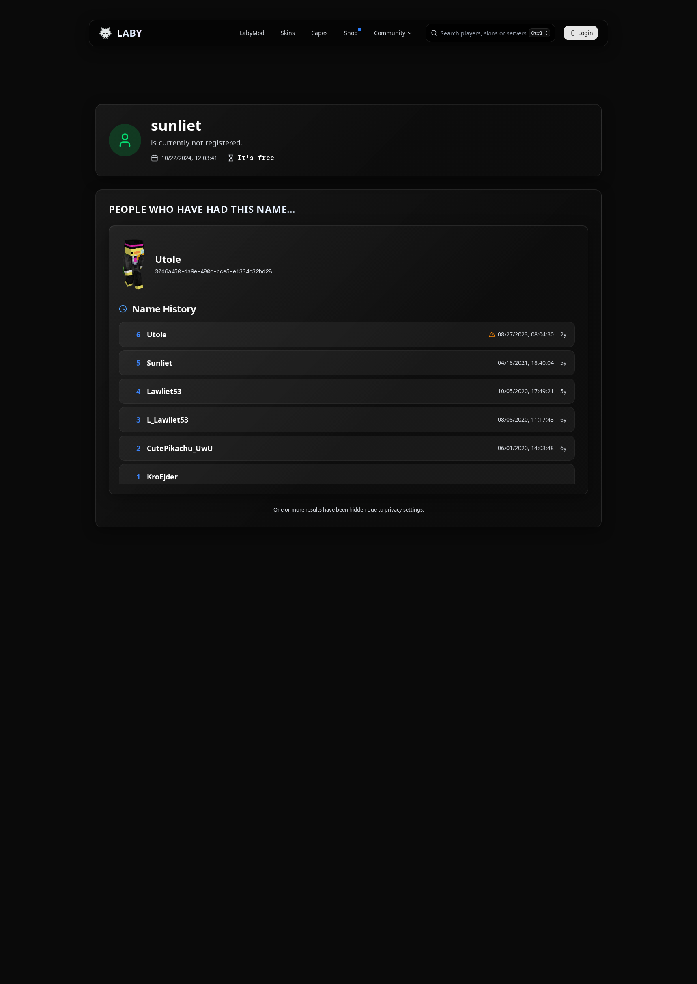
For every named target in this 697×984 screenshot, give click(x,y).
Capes (319, 33)
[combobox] (485, 33)
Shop (351, 33)
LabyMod (252, 33)
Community (389, 33)
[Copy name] (178, 334)
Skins (288, 33)
